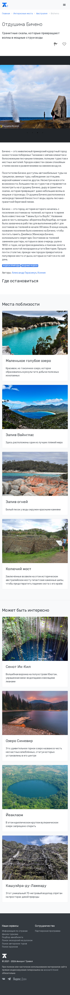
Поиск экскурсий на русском (17, 940)
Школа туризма (10, 934)
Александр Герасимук (24, 272)
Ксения (42, 272)
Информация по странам (15, 931)
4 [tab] (42, 132)
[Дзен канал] (20, 979)
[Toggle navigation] (64, 5)
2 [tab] (32, 132)
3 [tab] (37, 132)
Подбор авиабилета (12, 937)
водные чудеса (30, 265)
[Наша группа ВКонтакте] (3, 979)
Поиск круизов (10, 947)
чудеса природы (11, 265)
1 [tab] (27, 132)
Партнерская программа (47, 931)
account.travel (51, 970)
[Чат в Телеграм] (9, 979)
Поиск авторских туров (14, 943)
